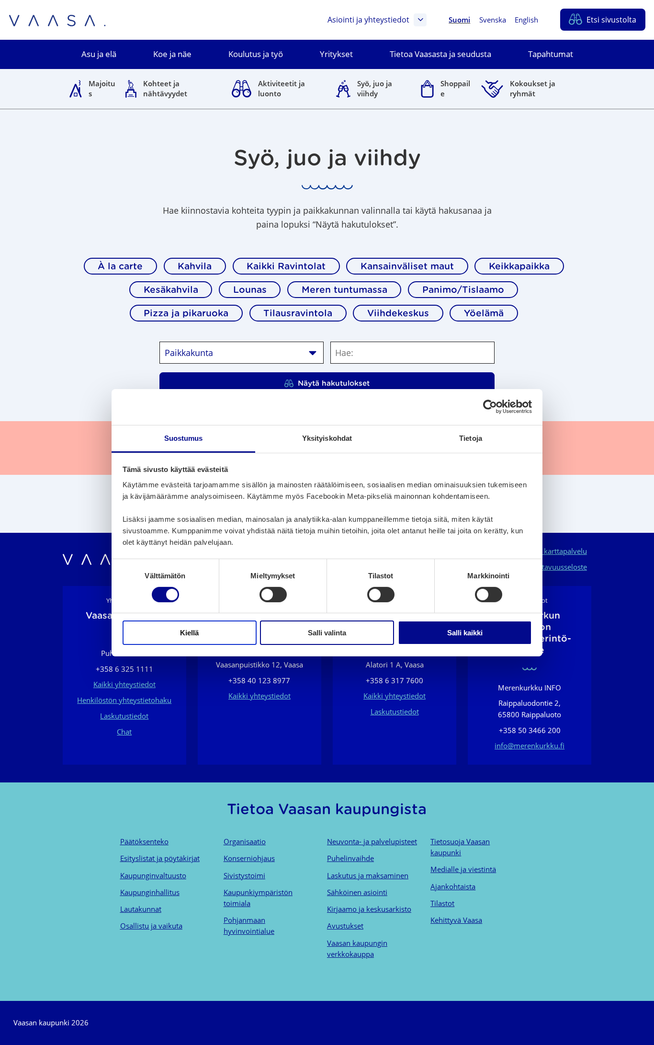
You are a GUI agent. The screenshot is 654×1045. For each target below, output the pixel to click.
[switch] (273, 594)
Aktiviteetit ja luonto (281, 88)
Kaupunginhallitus (150, 892)
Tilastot (442, 903)
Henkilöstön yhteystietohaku (124, 700)
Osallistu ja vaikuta (151, 925)
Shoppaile (455, 88)
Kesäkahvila (171, 289)
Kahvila (195, 266)
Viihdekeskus (398, 313)
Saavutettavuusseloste (550, 567)
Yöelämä (484, 313)
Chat (124, 731)
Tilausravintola (297, 313)
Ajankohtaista (452, 886)
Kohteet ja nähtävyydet (165, 88)
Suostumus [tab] (183, 438)
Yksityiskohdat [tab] (327, 438)
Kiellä (189, 633)
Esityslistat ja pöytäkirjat (160, 858)
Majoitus (102, 88)
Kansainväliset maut (407, 266)
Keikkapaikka (519, 266)
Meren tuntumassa (344, 289)
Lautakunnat (140, 909)
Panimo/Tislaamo (463, 289)
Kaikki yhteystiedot (124, 684)
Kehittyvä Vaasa (456, 920)
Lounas (250, 289)
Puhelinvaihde (350, 858)
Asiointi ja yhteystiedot (368, 19)
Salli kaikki (465, 633)
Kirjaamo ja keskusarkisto (369, 909)
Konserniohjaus (249, 858)
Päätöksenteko (144, 841)
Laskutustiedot (124, 716)
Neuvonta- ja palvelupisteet (372, 841)
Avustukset (345, 925)
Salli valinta (327, 633)
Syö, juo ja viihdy (374, 88)
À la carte (120, 266)
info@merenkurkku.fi (529, 745)
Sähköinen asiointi (357, 892)
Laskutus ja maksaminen (367, 875)
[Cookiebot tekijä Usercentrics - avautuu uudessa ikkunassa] (490, 407)
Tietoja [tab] (470, 438)
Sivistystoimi (244, 875)
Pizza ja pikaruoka (186, 313)
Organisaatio (245, 841)
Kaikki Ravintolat (286, 266)
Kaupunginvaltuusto (153, 875)
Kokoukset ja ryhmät (532, 88)
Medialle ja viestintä (463, 869)
